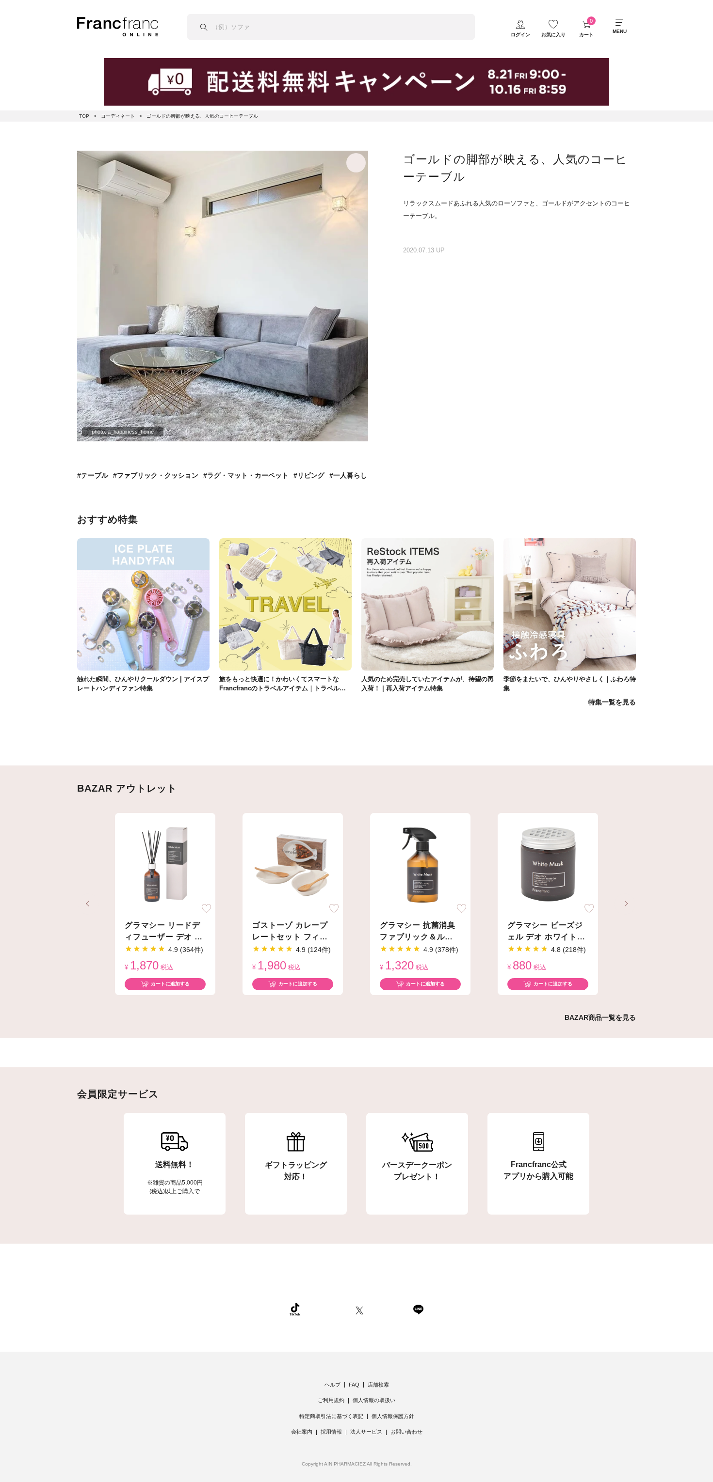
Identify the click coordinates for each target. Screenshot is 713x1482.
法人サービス (366, 1432)
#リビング (308, 475)
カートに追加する (170, 983)
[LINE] (418, 1309)
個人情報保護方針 (393, 1416)
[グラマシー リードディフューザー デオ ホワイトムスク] (165, 865)
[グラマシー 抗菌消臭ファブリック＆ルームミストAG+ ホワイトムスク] (420, 865)
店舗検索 (378, 1385)
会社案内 (301, 1432)
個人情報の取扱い (374, 1400)
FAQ (354, 1385)
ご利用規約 (331, 1400)
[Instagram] (328, 1309)
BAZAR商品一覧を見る (600, 1017)
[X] (359, 1309)
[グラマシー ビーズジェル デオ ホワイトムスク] (548, 865)
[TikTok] (295, 1309)
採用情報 (331, 1432)
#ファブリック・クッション (155, 475)
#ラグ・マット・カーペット (246, 475)
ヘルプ (332, 1385)
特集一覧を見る (612, 702)
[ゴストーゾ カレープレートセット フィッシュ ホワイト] (292, 865)
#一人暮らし (348, 475)
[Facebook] (388, 1309)
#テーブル (92, 475)
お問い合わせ (406, 1432)
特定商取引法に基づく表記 (331, 1416)
